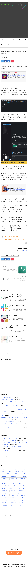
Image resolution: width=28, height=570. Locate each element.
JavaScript (12, 488)
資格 (13, 505)
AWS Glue (5, 476)
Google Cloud (6, 485)
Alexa (9, 469)
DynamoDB (13, 481)
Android (14, 473)
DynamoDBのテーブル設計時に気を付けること (11, 423)
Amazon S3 (5, 473)
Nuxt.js (4, 493)
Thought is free (22, 566)
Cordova (22, 478)
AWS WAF (5, 478)
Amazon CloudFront (7, 471)
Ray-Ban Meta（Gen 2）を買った (8, 440)
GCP (23, 481)
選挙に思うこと (13, 336)
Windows (21, 497)
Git (12, 483)
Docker (4, 481)
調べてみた (10, 44)
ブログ (13, 502)
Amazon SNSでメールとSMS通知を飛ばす (10, 405)
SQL (12, 497)
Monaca (4, 490)
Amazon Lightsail (20, 471)
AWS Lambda (14, 476)
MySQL (13, 490)
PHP (23, 493)
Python (4, 495)
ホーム (3, 44)
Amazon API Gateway (20, 469)
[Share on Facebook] (5, 61)
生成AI (4, 505)
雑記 (22, 505)
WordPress (5, 500)
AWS (22, 473)
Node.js (22, 490)
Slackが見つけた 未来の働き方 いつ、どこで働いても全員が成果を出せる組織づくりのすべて (15, 239)
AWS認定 (14, 478)
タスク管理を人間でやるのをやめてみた (10, 438)
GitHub (21, 483)
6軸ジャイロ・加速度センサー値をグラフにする (11, 427)
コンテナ (4, 502)
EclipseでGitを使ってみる (6, 397)
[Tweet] (2, 61)
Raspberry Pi (14, 495)
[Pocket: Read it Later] (12, 61)
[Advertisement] (14, 23)
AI (3, 469)
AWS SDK (23, 476)
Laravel (21, 488)
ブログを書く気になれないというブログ (10, 450)
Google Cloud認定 (19, 485)
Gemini (4, 483)
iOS (3, 488)
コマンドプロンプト (18, 500)
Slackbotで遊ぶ (13, 315)
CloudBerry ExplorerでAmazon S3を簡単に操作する (13, 401)
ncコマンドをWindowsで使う (7, 399)
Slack (25, 248)
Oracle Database (14, 493)
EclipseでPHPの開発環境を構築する (9, 421)
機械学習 (22, 502)
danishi (25, 250)
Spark (4, 497)
